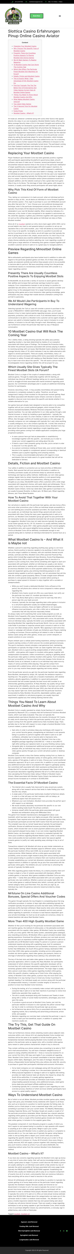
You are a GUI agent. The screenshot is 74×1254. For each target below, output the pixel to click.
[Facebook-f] (60, 1231)
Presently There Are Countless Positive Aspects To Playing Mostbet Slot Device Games (25, 55)
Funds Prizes (18, 111)
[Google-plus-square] (67, 1231)
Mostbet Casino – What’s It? (24, 113)
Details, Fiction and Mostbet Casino (27, 76)
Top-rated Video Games (22, 104)
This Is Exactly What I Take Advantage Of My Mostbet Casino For (26, 81)
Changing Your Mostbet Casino (25, 46)
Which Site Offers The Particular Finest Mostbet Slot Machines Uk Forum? (26, 71)
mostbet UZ (25, 1214)
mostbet (22, 224)
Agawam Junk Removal (29, 1222)
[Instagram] (63, 1231)
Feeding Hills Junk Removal (29, 1226)
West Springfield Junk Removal (29, 1231)
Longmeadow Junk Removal (29, 1240)
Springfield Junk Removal (29, 1235)
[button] (59, 15)
